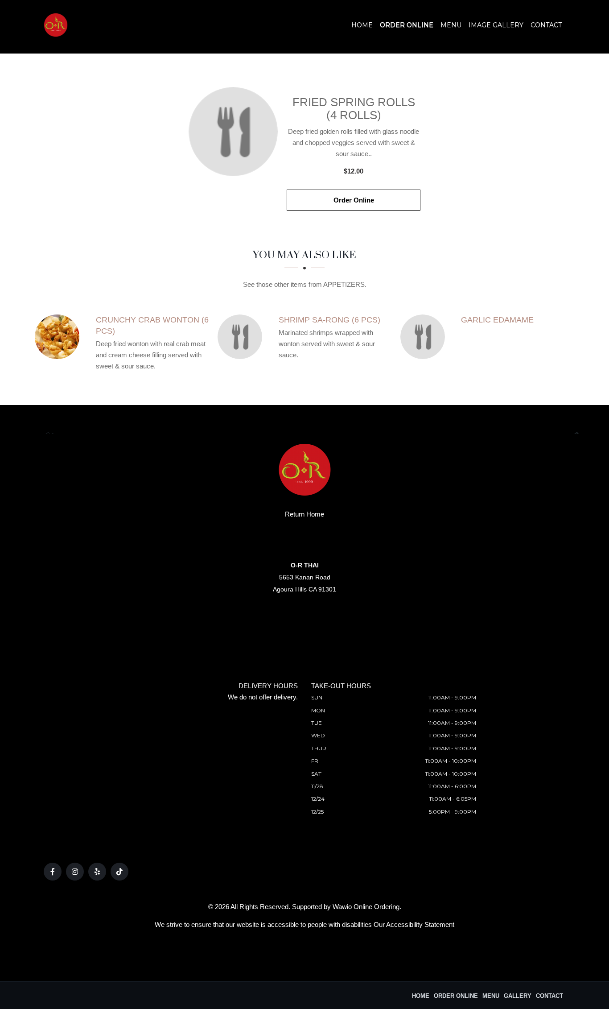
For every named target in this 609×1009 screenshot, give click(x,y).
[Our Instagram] (75, 872)
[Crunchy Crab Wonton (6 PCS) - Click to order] (59, 336)
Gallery (517, 995)
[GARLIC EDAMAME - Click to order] (424, 336)
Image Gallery (496, 25)
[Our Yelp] (97, 872)
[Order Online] (233, 131)
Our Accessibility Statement (414, 924)
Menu (450, 25)
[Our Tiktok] (119, 872)
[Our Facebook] (53, 872)
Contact (546, 25)
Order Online (406, 25)
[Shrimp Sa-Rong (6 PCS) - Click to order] (242, 336)
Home (362, 25)
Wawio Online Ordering (366, 906)
